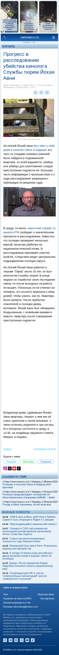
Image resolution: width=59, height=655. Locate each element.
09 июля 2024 (51, 491)
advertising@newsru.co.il (25, 606)
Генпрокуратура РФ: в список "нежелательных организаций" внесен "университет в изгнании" (24, 576)
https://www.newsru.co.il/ (17, 481)
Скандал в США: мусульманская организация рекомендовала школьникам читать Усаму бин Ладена (26, 531)
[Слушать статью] (50, 92)
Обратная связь (46, 594)
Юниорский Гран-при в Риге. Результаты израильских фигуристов (29, 547)
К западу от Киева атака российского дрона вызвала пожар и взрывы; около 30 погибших (27, 556)
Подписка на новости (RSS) (17, 598)
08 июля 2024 (51, 481)
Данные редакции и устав (16, 602)
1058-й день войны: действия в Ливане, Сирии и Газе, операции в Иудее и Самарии (29, 518)
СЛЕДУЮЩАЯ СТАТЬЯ (43, 449)
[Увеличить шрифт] (41, 92)
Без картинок (47, 598)
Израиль (8, 46)
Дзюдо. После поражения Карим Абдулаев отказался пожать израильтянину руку (27, 566)
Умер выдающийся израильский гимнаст (33, 524)
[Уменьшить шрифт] (35, 92)
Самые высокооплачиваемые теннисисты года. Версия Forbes (23, 540)
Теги (5, 594)
